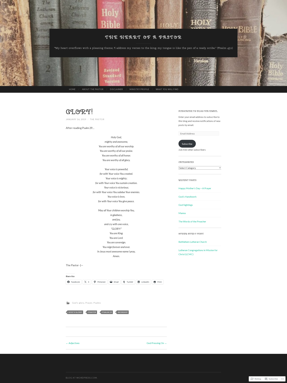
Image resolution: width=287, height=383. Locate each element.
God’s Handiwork (187, 196)
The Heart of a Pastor (143, 37)
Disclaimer (116, 89)
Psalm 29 (107, 312)
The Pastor (97, 119)
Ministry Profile (139, 89)
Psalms (97, 302)
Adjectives (73, 343)
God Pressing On (157, 343)
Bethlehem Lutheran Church (192, 241)
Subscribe (187, 143)
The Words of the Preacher (192, 221)
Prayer (88, 302)
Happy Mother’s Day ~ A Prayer (194, 188)
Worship (123, 312)
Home (72, 89)
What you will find (167, 89)
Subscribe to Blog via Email (198, 111)
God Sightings (185, 204)
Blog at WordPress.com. (81, 377)
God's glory (78, 302)
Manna (182, 213)
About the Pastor (92, 89)
